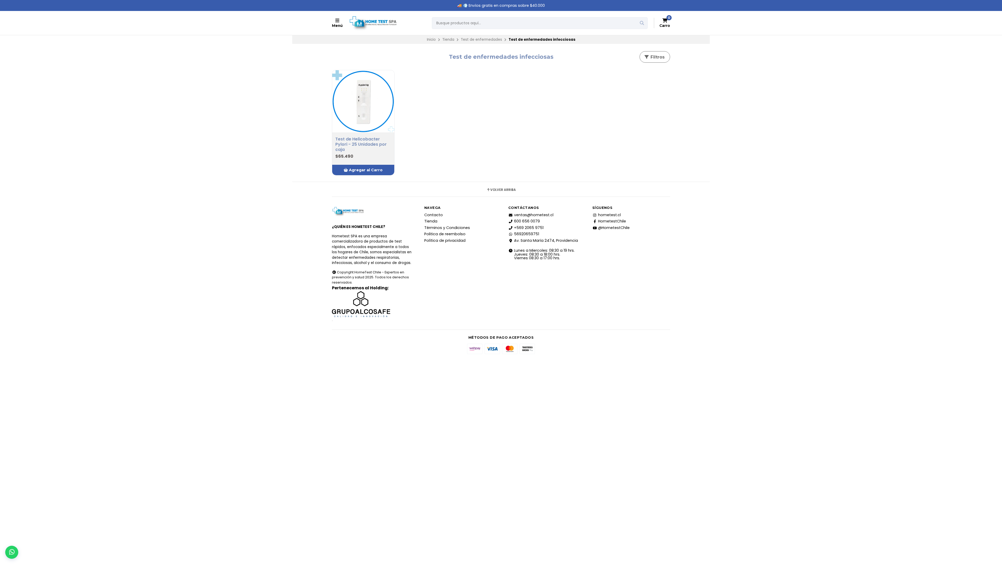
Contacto (433, 215)
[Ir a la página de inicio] (373, 23)
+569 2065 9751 (529, 228)
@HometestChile (614, 228)
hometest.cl (609, 215)
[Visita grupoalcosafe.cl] (372, 304)
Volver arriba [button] (503, 189)
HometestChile (612, 221)
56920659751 (526, 234)
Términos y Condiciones (447, 228)
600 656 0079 (527, 221)
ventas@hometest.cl (533, 215)
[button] (363, 170)
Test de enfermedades (481, 39)
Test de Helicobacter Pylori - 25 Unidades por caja (361, 144)
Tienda (448, 39)
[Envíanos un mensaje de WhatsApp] (11, 552)
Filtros (657, 57)
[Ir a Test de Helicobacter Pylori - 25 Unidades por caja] (363, 101)
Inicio (431, 39)
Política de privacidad (445, 240)
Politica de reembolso (445, 234)
